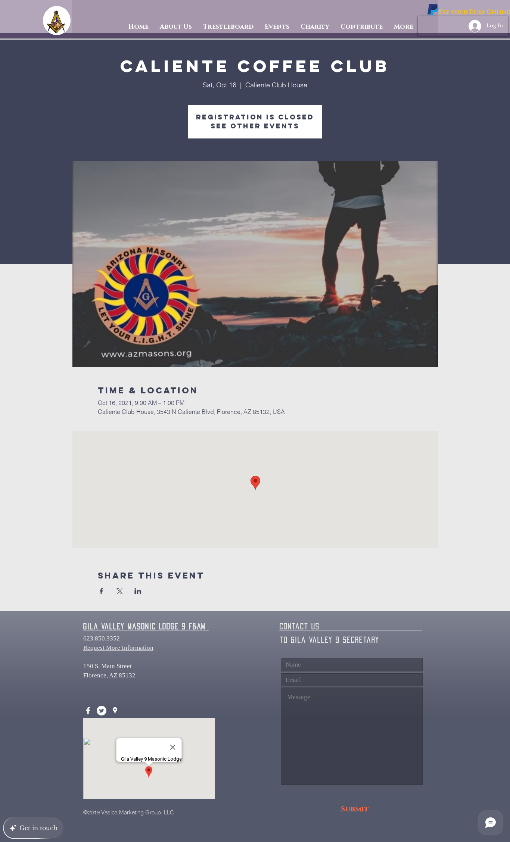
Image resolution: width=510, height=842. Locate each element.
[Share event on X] (119, 591)
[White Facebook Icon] (88, 710)
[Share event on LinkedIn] (138, 591)
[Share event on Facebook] (101, 591)
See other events (255, 126)
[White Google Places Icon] (115, 710)
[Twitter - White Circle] (101, 710)
